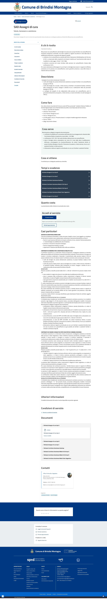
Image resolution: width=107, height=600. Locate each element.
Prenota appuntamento (82, 568)
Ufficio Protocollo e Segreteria (50, 473)
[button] (86, 1)
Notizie (42, 568)
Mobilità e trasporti (30, 580)
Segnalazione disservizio (82, 572)
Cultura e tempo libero (31, 571)
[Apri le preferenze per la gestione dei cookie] (3, 596)
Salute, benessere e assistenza (28, 16)
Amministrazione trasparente (47, 581)
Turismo (28, 578)
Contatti (59, 566)
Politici (15, 576)
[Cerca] (92, 7)
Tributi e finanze (30, 584)
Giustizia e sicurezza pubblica (32, 582)
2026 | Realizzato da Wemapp (19, 597)
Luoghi (15, 580)
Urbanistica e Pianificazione (32, 576)
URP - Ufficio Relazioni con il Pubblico (64, 580)
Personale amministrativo (19, 578)
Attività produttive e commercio (33, 574)
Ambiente (28, 586)
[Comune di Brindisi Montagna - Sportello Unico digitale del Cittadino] (17, 7)
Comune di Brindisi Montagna (46, 7)
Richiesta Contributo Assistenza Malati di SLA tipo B (55, 188)
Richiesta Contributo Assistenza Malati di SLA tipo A (55, 184)
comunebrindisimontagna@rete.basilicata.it (65, 578)
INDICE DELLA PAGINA (19, 42)
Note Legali (49, 594)
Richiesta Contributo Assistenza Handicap (52, 180)
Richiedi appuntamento (49, 225)
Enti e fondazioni (17, 574)
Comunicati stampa (45, 570)
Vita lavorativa (29, 573)
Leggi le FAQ (80, 570)
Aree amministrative (18, 568)
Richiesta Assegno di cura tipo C (50, 176)
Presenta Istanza (49, 217)
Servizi (19, 16)
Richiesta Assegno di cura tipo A (50, 196)
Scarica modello (47, 436)
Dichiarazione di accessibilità (83, 574)
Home (15, 16)
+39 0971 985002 (60, 574)
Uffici (15, 572)
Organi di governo (17, 570)
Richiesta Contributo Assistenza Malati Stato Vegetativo (56, 192)
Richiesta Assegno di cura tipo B (50, 172)
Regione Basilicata (73, 1)
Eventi (42, 572)
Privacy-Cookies (43, 594)
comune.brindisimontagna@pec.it (63, 576)
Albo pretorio (44, 579)
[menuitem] (69, 13)
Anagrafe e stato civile (31, 569)
